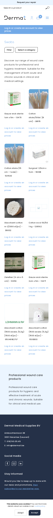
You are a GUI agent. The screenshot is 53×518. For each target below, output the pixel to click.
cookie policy (39, 506)
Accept (34, 512)
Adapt (21, 512)
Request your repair (26, 2)
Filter (9, 49)
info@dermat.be (14, 445)
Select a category (26, 49)
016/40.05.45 (12, 441)
